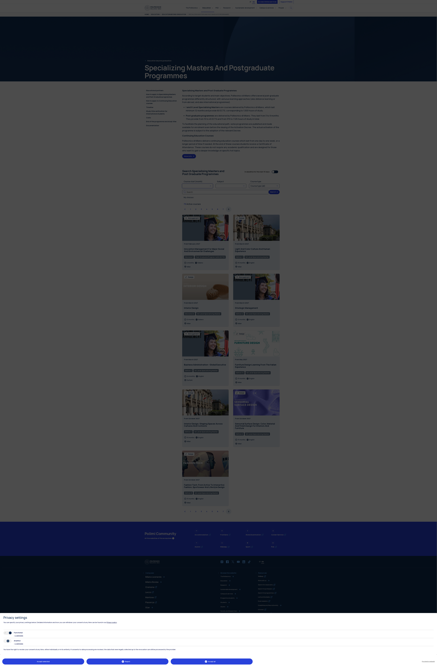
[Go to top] (434, 663)
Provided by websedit (428, 661)
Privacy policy (112, 622)
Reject (127, 661)
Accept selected (43, 661)
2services (18, 636)
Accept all (211, 661)
